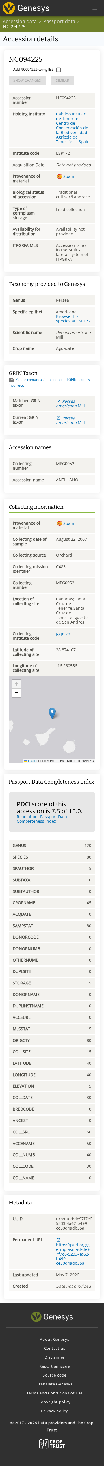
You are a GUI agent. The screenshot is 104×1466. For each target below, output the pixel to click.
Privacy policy (54, 1410)
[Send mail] (12, 380)
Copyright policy (54, 1402)
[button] (52, 713)
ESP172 (63, 634)
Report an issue (54, 1366)
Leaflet (32, 760)
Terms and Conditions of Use (55, 1393)
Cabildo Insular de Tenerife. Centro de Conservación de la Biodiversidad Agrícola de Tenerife (72, 128)
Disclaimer (54, 1357)
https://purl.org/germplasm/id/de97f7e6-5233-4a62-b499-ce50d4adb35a (73, 1254)
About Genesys (54, 1339)
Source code (55, 1375)
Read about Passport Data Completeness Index (42, 819)
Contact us (54, 1348)
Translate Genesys (55, 1384)
